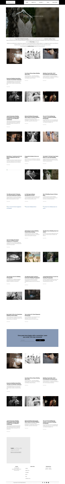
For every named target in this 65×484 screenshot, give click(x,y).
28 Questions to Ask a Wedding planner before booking (32, 231)
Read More (8, 86)
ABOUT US (34, 2)
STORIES (41, 2)
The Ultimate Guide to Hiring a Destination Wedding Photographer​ (32, 277)
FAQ (26, 476)
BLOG (48, 2)
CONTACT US (27, 478)
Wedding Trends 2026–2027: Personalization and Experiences (50, 74)
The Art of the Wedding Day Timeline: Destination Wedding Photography (49, 117)
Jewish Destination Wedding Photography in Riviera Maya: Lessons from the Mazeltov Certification (13, 422)
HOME (27, 2)
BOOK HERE (55, 2)
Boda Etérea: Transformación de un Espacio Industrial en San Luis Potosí (14, 157)
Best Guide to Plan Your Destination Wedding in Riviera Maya (14, 315)
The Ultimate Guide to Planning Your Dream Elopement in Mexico (14, 195)
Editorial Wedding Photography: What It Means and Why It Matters (32, 117)
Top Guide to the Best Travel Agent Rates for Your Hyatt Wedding (50, 157)
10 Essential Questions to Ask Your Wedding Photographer (50, 277)
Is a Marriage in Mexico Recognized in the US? (30, 195)
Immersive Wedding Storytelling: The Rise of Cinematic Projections (14, 79)
